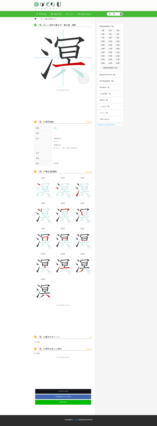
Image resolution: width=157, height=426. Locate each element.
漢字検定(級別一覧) (107, 81)
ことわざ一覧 (104, 106)
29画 (110, 63)
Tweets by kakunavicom (106, 125)
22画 (103, 56)
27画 (117, 59)
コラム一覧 (104, 113)
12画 (117, 41)
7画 (103, 38)
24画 (117, 56)
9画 (117, 38)
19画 (103, 52)
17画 (110, 49)
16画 (103, 49)
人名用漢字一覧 (105, 94)
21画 (117, 52)
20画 (110, 52)
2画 (110, 30)
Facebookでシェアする (63, 396)
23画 (110, 56)
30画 (117, 63)
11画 (110, 41)
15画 (117, 45)
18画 (117, 49)
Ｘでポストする (63, 391)
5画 (110, 34)
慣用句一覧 (104, 100)
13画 (55, 128)
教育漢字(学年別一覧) (107, 75)
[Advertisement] (63, 103)
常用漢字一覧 (104, 87)
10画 (103, 41)
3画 (117, 30)
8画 (110, 38)
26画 (110, 59)
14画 (110, 45)
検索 (121, 14)
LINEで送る (63, 402)
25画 (103, 59)
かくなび (75, 420)
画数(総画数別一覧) (110, 68)
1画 (103, 30)
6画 (117, 34)
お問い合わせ (104, 119)
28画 (103, 63)
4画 (103, 34)
